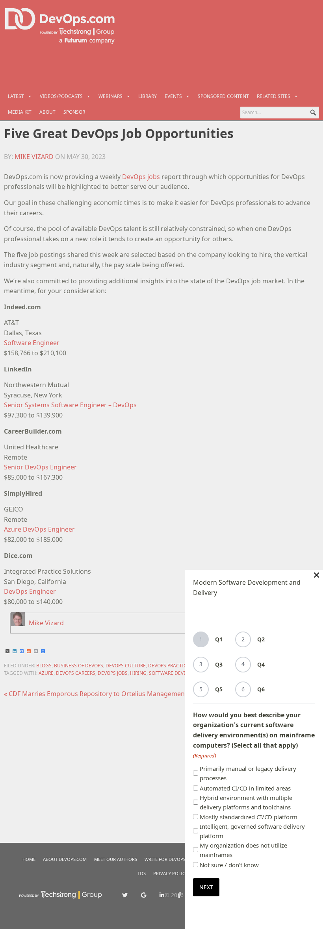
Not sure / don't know (229, 865)
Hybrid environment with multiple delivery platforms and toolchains (246, 802)
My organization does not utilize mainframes (243, 850)
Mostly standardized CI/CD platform (248, 817)
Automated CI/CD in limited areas (245, 788)
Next (206, 887)
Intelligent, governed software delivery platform (252, 831)
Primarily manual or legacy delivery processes (248, 773)
